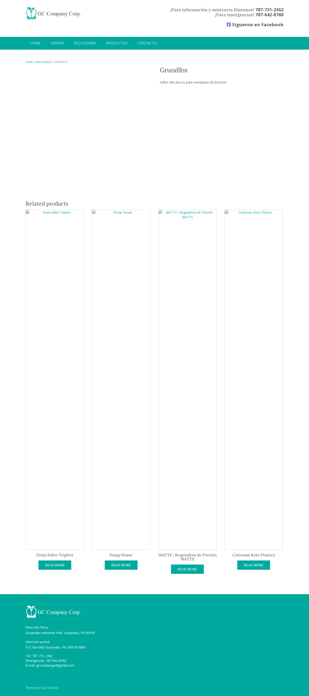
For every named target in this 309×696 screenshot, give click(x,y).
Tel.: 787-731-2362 (39, 656)
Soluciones (85, 43)
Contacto (147, 43)
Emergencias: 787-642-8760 (46, 660)
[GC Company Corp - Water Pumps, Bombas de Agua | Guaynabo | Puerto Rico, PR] (54, 13)
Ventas (57, 43)
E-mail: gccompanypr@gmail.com (50, 665)
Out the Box (49, 688)
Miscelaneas (43, 62)
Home (36, 43)
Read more (55, 565)
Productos (116, 43)
